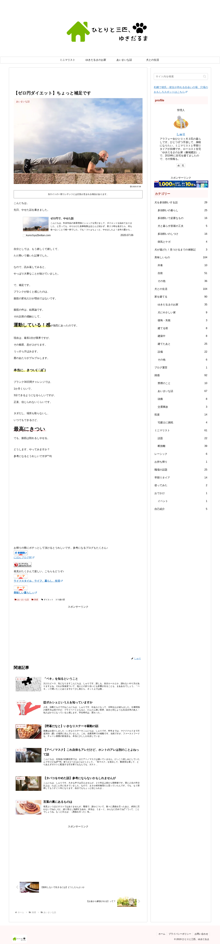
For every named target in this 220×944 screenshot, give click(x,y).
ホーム (161, 934)
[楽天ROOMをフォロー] (183, 165)
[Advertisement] (78, 80)
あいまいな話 (23, 599)
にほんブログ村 (23, 557)
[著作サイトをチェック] (179, 165)
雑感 (36, 599)
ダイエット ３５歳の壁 (54, 599)
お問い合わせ (201, 934)
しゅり (181, 134)
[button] (204, 76)
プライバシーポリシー (180, 934)
